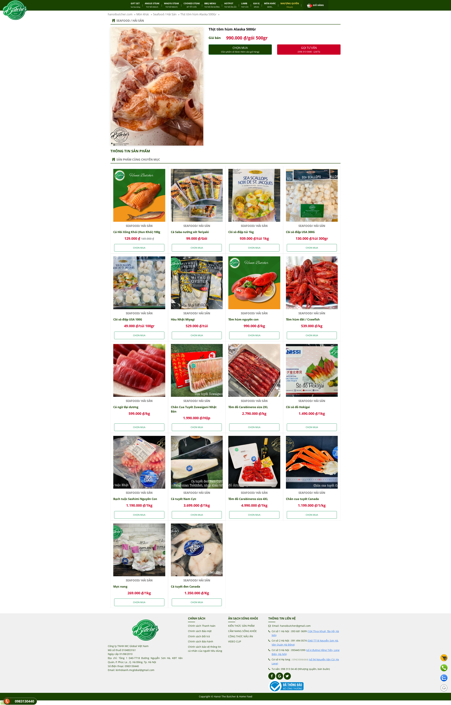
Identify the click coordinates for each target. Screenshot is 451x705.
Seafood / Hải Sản (130, 21)
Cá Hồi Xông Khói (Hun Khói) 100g (136, 232)
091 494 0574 (299, 640)
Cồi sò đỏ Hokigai (298, 407)
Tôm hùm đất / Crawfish (303, 319)
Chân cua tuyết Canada (302, 499)
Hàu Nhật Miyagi (183, 319)
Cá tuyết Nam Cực (183, 499)
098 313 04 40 (289, 669)
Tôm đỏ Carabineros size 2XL (248, 407)
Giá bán (215, 38)
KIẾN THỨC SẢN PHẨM (241, 625)
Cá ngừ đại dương (125, 407)
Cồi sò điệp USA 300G (300, 232)
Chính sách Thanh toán (201, 625)
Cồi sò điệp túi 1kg (241, 232)
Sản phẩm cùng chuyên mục (138, 159)
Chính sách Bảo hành (200, 641)
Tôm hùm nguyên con (243, 319)
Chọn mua (240, 49)
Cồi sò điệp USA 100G (127, 319)
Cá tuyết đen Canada (185, 586)
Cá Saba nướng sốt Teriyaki (190, 232)
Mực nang (120, 586)
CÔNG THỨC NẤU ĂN (240, 636)
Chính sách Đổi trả (199, 636)
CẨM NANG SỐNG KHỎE (242, 631)
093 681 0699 (299, 631)
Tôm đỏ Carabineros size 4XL (248, 499)
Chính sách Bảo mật (200, 631)
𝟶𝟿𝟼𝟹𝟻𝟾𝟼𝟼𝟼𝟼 (300, 659)
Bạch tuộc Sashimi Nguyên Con (135, 499)
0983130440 (24, 701)
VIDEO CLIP (234, 641)
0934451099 (298, 650)
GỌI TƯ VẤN (309, 49)
